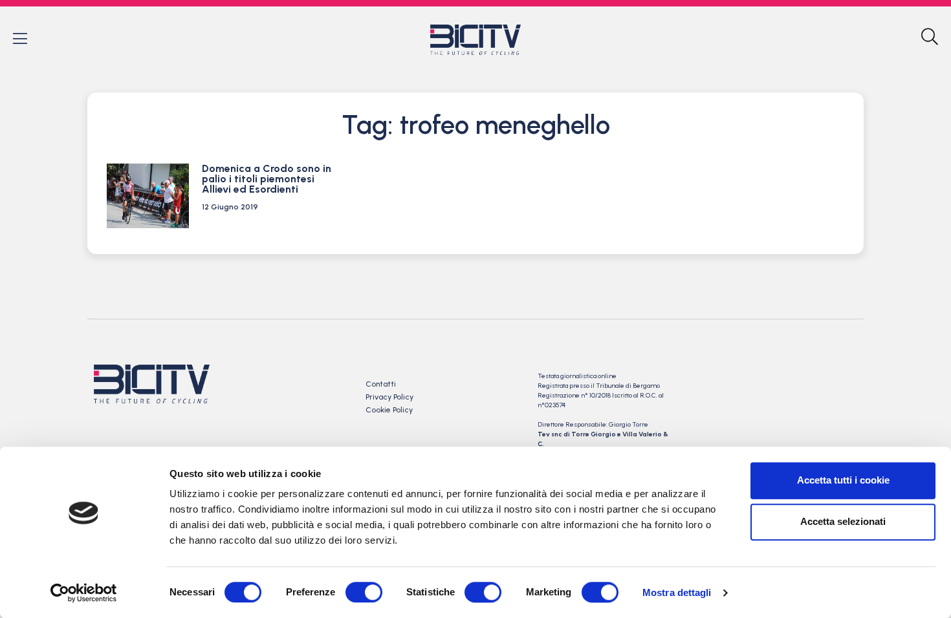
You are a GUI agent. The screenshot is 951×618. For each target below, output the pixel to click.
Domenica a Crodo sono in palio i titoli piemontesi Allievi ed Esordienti (266, 178)
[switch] (363, 592)
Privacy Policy (389, 396)
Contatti (381, 384)
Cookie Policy (389, 409)
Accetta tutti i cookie (843, 479)
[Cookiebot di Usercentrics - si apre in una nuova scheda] (83, 592)
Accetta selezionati (843, 521)
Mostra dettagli (677, 592)
